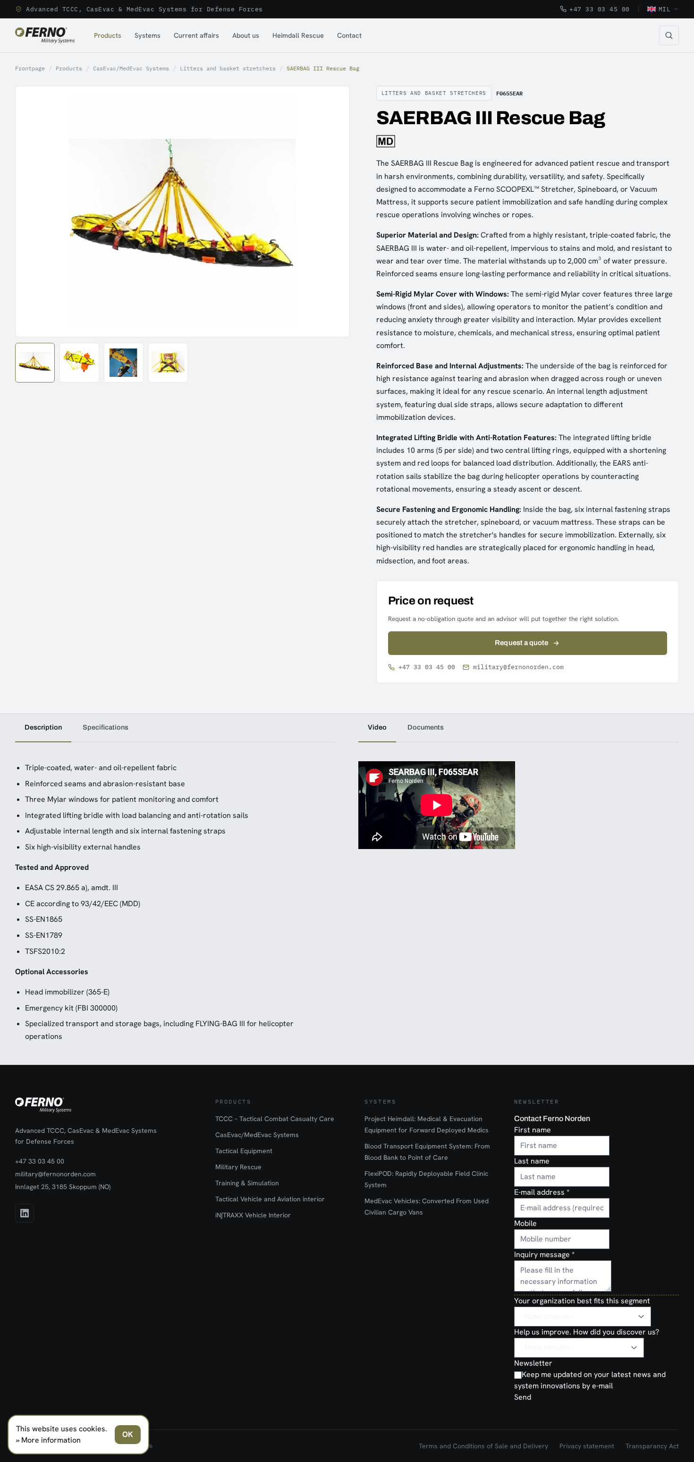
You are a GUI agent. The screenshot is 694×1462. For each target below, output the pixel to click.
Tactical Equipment (243, 1151)
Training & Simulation (247, 1183)
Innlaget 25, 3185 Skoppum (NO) (62, 1186)
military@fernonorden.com (518, 667)
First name (532, 1130)
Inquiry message (544, 1254)
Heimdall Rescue (298, 35)
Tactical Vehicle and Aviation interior (270, 1199)
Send (522, 1397)
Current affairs (196, 35)
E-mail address (541, 1192)
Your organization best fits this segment (582, 1301)
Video (377, 727)
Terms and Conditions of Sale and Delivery (483, 1446)
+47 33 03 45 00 (599, 9)
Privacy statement (586, 1446)
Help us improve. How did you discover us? (586, 1332)
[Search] (669, 35)
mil (665, 9)
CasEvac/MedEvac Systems (131, 68)
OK (127, 1434)
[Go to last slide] (33, 211)
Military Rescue (238, 1167)
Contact (349, 35)
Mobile (525, 1223)
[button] (35, 362)
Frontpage (30, 68)
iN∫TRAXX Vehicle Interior (253, 1215)
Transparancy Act (652, 1446)
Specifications (105, 727)
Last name (532, 1161)
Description (43, 727)
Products (107, 35)
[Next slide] (332, 211)
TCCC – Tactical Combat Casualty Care (274, 1118)
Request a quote (521, 642)
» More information (48, 1440)
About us (245, 35)
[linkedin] (24, 1213)
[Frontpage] (45, 35)
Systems (148, 35)
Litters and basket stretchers (228, 68)
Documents (425, 727)
